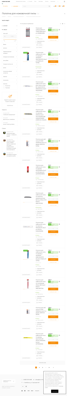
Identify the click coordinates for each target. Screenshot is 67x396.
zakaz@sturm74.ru (40, 379)
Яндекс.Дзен (26, 386)
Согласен (55, 391)
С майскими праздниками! (9, 114)
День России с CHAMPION (9, 119)
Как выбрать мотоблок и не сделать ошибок (12, 155)
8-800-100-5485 (6, 1)
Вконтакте (22, 386)
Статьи (4, 128)
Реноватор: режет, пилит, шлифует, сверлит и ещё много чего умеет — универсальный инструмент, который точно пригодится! (11, 145)
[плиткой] (60, 24)
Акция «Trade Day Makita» (8, 124)
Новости (4, 109)
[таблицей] (64, 24)
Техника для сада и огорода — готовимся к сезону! (12, 135)
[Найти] (49, 6)
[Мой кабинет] (64, 1)
